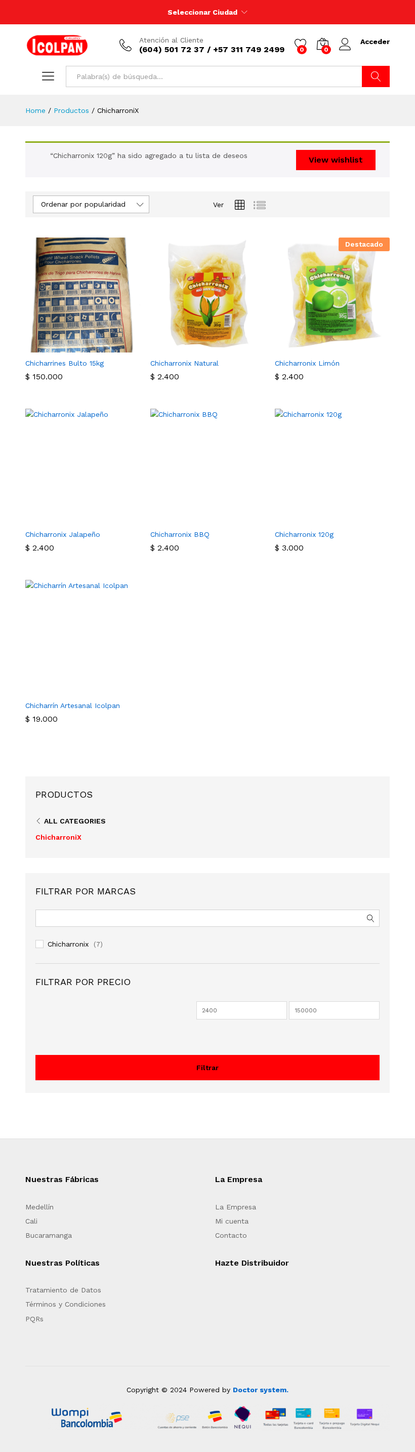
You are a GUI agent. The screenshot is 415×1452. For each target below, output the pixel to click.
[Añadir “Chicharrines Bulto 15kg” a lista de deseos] (105, 346)
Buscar (376, 76)
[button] (59, 346)
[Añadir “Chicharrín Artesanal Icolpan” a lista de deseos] (105, 688)
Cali (31, 1221)
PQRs (34, 1319)
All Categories (75, 821)
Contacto (231, 1235)
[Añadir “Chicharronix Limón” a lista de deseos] (355, 346)
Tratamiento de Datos (63, 1290)
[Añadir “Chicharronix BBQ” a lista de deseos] (230, 517)
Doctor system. (260, 1390)
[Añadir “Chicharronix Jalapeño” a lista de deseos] (105, 517)
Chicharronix (68, 944)
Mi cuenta (231, 1221)
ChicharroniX (58, 837)
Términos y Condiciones (65, 1304)
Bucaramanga (48, 1235)
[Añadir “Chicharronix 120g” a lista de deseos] (355, 517)
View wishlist (336, 160)
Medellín (39, 1207)
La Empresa (235, 1207)
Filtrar (207, 1068)
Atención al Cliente (171, 40)
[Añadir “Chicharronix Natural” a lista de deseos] (230, 346)
